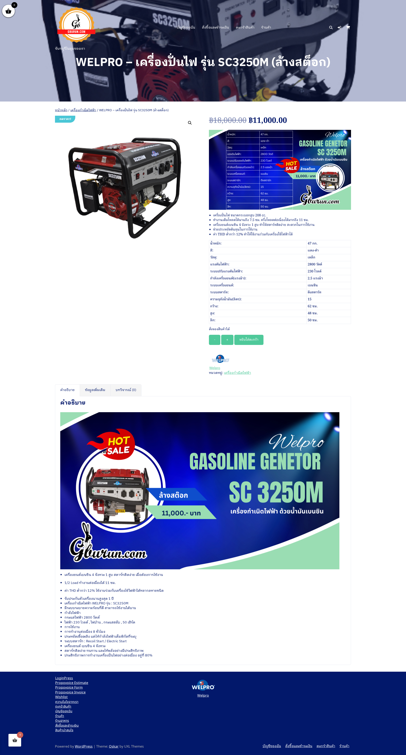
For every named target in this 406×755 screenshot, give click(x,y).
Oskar (114, 746)
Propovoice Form (69, 687)
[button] (339, 28)
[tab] (67, 390)
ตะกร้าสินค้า (245, 27)
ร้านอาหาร (62, 720)
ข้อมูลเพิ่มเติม (95, 390)
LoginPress (64, 678)
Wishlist (61, 697)
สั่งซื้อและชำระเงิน (215, 27)
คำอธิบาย (67, 390)
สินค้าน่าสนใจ (64, 730)
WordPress (84, 746)
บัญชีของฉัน (186, 27)
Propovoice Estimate (71, 682)
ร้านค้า (266, 27)
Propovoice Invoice (70, 692)
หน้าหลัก (61, 110)
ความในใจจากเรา (66, 701)
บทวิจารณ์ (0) (126, 390)
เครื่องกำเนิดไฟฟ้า (83, 110)
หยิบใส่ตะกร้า (248, 340)
